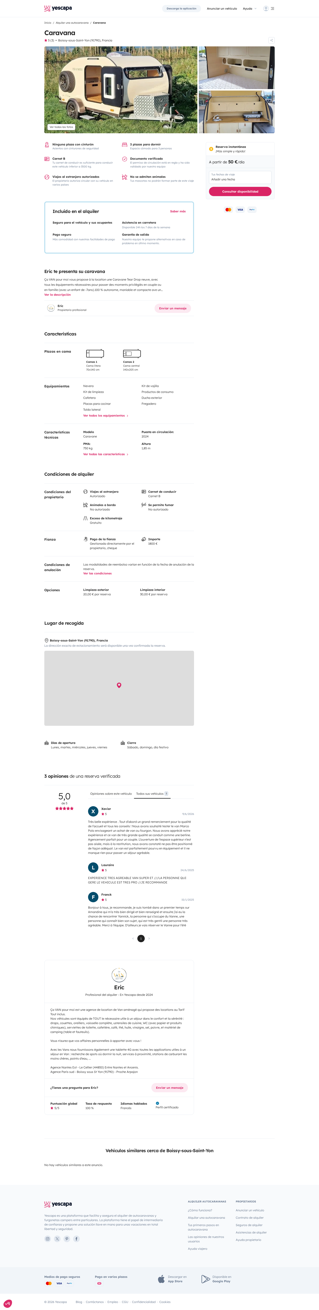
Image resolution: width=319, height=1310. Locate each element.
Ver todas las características (104, 454)
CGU (125, 1302)
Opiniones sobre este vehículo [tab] (111, 793)
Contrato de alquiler (250, 1217)
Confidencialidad (144, 1302)
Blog (79, 1302)
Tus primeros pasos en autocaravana (203, 1227)
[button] (7, 1303)
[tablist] (141, 795)
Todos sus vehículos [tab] (151, 793)
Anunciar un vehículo (222, 8)
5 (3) (51, 40)
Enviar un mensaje (172, 308)
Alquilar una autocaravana (206, 1217)
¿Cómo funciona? (200, 1210)
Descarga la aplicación (181, 8)
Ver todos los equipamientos (104, 415)
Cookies (165, 1302)
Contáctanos (95, 1302)
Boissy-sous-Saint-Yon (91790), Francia (85, 40)
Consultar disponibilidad (240, 191)
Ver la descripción (57, 294)
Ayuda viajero (197, 1248)
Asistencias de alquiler (251, 1232)
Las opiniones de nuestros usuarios (206, 1239)
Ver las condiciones (97, 573)
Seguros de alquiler (249, 1225)
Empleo (112, 1302)
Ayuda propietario (248, 1240)
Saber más (178, 211)
